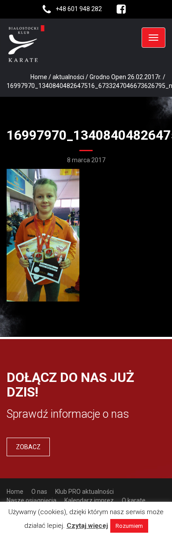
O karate (134, 500)
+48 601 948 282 (79, 8)
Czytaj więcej (87, 526)
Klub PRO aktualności (84, 491)
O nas (39, 491)
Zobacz (28, 446)
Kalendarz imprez (89, 500)
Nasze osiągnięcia (31, 500)
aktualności (68, 76)
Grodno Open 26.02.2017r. (125, 76)
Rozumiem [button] (129, 526)
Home (38, 76)
